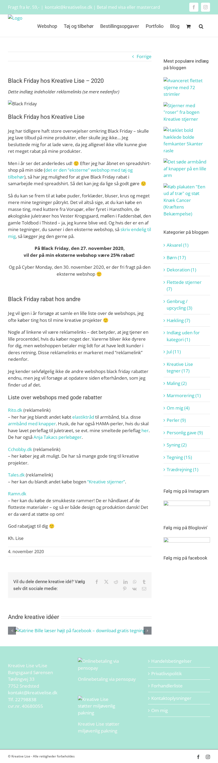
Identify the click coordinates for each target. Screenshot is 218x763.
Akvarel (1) (177, 245)
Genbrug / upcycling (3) (179, 304)
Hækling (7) (178, 320)
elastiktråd (83, 417)
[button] (201, 26)
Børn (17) (176, 257)
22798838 (25, 699)
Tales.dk (16, 475)
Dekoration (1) (181, 270)
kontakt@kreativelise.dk (32, 693)
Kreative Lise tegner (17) (180, 367)
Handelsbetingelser (171, 661)
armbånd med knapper (32, 423)
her (145, 430)
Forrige (144, 56)
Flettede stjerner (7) (184, 285)
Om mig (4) (178, 408)
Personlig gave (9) (185, 433)
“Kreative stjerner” (106, 482)
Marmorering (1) (184, 395)
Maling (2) (177, 383)
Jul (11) (174, 352)
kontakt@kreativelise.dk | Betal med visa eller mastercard (102, 7)
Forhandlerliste (167, 686)
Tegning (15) (179, 457)
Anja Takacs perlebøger (57, 437)
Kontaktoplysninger (171, 698)
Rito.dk (15, 410)
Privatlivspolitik (166, 673)
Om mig (159, 710)
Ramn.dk (17, 494)
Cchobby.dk (20, 449)
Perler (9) (176, 420)
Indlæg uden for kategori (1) (183, 336)
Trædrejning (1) (182, 469)
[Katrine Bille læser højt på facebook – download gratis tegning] (79, 630)
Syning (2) (177, 445)
